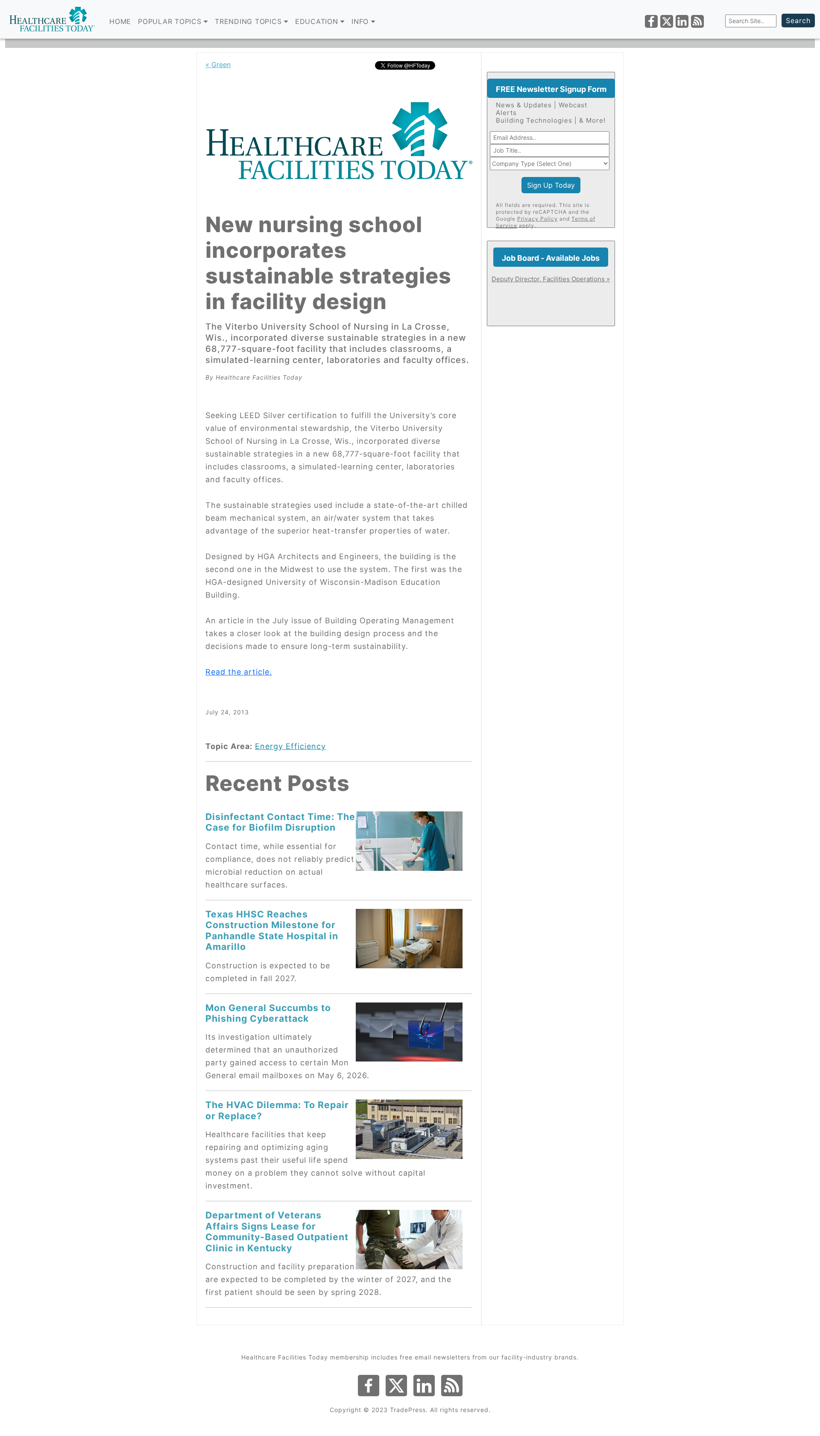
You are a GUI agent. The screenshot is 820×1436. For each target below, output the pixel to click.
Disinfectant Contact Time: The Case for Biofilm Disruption (280, 822)
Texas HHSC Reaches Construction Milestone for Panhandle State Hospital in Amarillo (271, 930)
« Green (218, 64)
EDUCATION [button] (318, 21)
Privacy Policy (537, 218)
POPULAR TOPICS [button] (171, 21)
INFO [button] (361, 21)
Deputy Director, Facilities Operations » (551, 279)
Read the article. (238, 671)
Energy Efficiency (290, 746)
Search (798, 20)
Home (120, 21)
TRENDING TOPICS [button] (249, 21)
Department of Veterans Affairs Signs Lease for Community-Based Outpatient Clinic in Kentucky (276, 1231)
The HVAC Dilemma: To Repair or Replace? (277, 1110)
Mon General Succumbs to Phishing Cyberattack (268, 1013)
